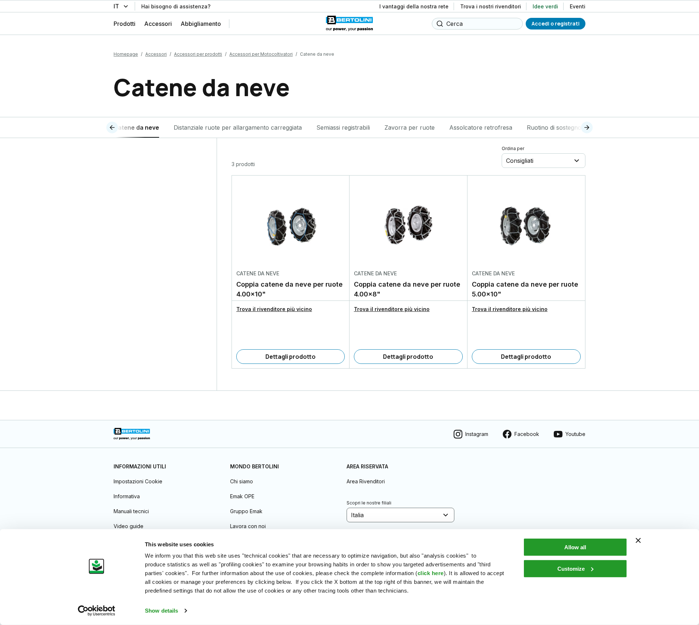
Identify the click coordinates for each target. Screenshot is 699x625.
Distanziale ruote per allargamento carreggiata (238, 127)
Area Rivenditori (366, 481)
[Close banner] (638, 540)
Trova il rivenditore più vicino (274, 309)
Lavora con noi (248, 526)
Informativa (127, 496)
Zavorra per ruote (409, 127)
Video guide (128, 526)
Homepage (126, 54)
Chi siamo (241, 481)
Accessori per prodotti (198, 54)
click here (431, 573)
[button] (125, 127)
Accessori (156, 54)
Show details (161, 611)
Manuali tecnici (131, 511)
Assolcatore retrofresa (480, 127)
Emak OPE (242, 496)
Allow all (575, 547)
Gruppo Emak (246, 511)
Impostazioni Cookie (138, 481)
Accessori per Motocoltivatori (261, 54)
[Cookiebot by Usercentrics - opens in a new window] (97, 610)
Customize (571, 568)
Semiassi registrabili (343, 127)
